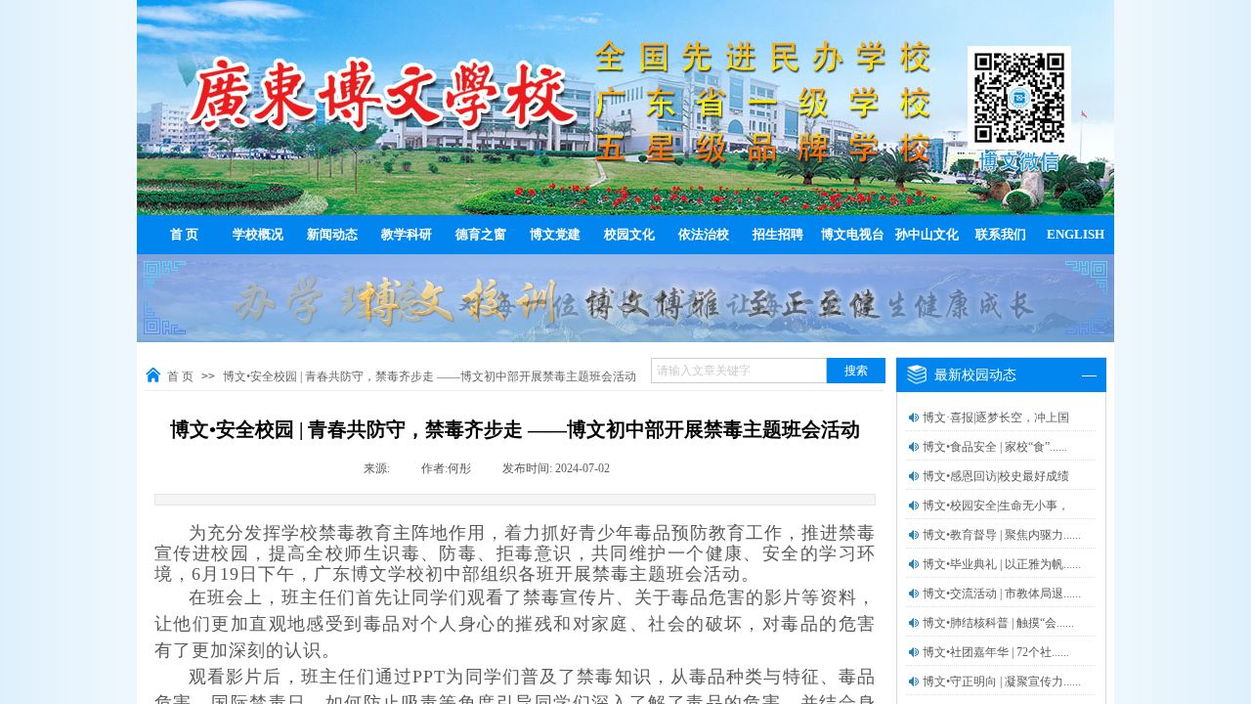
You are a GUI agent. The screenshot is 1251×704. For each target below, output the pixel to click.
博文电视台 (852, 234)
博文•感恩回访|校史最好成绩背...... (996, 488)
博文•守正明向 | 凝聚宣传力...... (1002, 681)
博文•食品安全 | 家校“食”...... (995, 447)
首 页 (184, 234)
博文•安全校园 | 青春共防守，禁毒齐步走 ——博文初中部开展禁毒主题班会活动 (429, 376)
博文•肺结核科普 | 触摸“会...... (998, 623)
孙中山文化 (927, 234)
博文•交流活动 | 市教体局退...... (1002, 593)
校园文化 (629, 234)
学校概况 (258, 234)
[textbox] (739, 370)
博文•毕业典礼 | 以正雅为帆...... (1002, 564)
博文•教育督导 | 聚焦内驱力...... (1002, 535)
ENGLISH (1075, 234)
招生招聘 (778, 234)
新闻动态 (332, 234)
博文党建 (555, 234)
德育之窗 (480, 234)
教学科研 (406, 234)
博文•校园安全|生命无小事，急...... (996, 518)
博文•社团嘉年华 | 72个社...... (996, 652)
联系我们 (1000, 234)
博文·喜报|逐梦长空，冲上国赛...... (996, 430)
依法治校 (703, 234)
